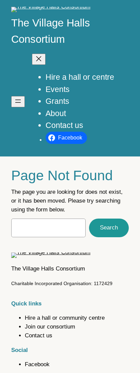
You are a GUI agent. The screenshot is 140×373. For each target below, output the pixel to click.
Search (109, 227)
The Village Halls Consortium (48, 268)
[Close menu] (39, 59)
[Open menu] (18, 101)
